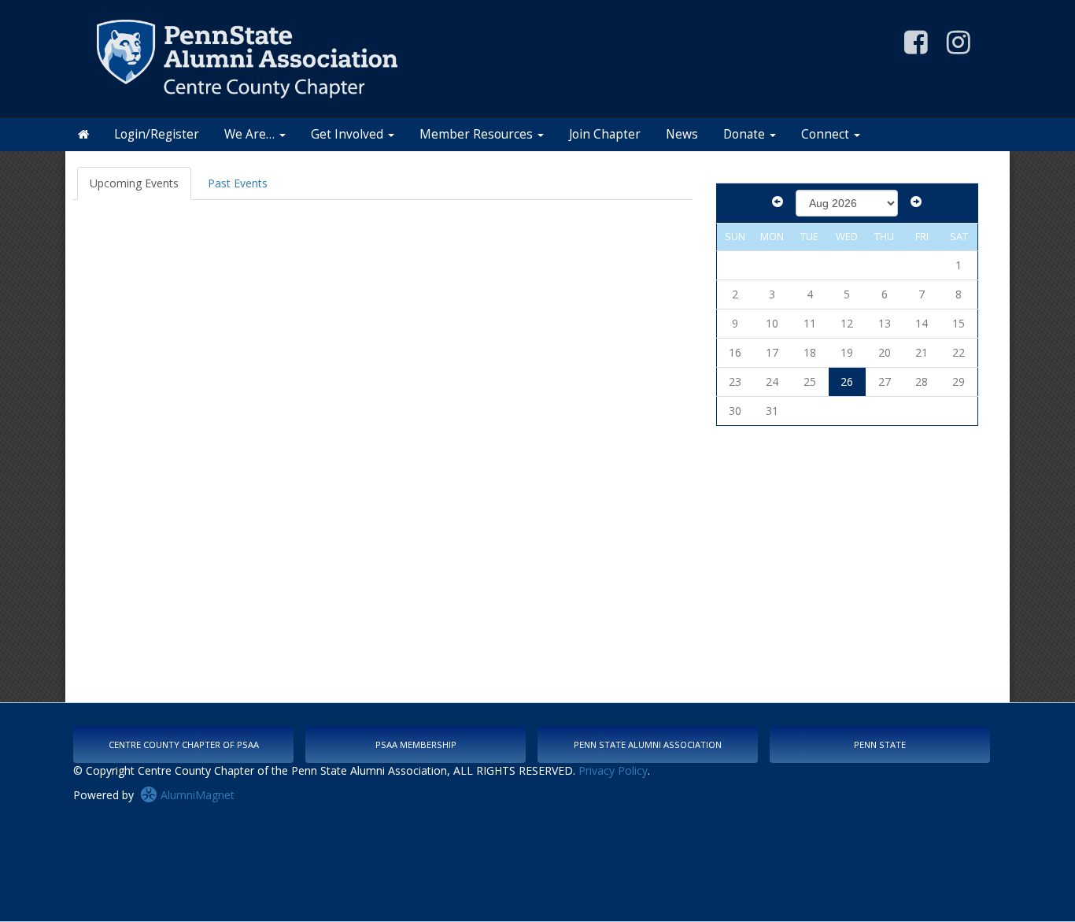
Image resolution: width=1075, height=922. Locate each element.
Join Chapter (605, 134)
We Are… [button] (251, 134)
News (682, 134)
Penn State (880, 744)
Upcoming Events (134, 183)
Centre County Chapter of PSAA (184, 744)
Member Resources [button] (477, 134)
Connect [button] (826, 134)
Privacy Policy (613, 770)
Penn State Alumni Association (648, 744)
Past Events (238, 183)
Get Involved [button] (348, 134)
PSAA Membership (415, 744)
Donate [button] (745, 134)
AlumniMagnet (196, 794)
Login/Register (156, 134)
